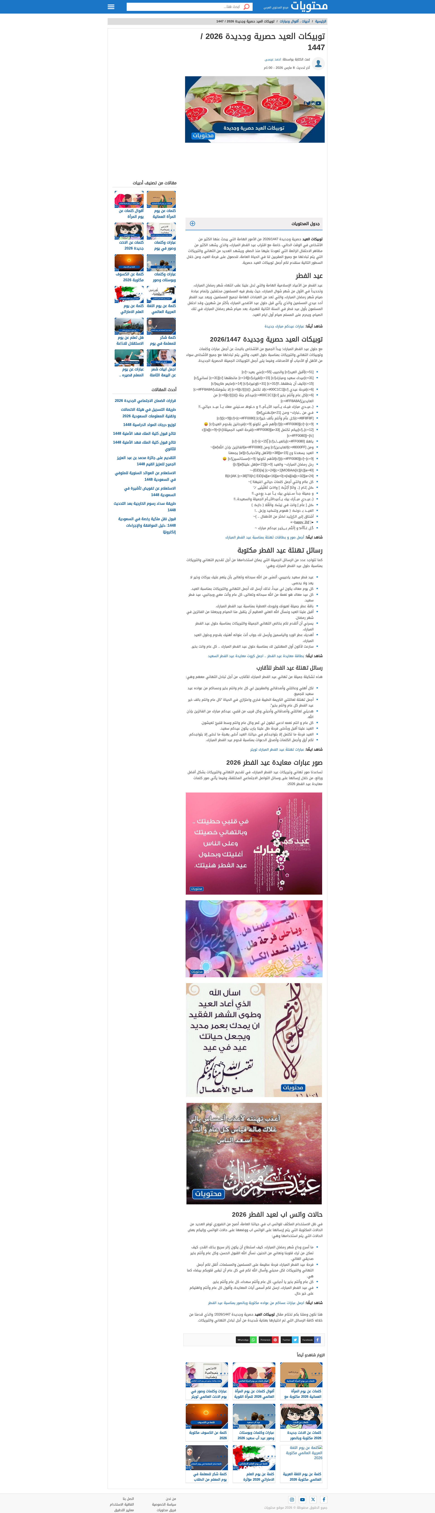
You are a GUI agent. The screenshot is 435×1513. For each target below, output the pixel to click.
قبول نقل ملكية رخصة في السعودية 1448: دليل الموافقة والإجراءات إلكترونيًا (147, 525)
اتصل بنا (128, 1499)
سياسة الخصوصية (164, 1504)
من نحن (171, 1499)
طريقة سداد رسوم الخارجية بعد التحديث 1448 (145, 507)
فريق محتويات (166, 1510)
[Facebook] (323, 1499)
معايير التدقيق (124, 1510)
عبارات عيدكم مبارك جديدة (284, 326)
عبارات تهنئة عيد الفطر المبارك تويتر (277, 749)
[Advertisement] (254, 181)
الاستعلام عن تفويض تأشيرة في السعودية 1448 (150, 491)
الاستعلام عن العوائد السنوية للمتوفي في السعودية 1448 (145, 476)
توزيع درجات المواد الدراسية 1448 (149, 425)
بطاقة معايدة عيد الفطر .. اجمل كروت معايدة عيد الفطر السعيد (255, 656)
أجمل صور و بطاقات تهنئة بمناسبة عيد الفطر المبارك (264, 537)
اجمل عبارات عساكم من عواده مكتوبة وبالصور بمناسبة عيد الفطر (255, 1303)
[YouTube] (302, 1499)
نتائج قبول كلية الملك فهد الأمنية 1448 (144, 433)
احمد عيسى (273, 59)
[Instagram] (291, 1499)
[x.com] (313, 1499)
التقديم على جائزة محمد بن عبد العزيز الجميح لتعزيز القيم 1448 (146, 461)
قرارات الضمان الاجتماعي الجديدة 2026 (145, 401)
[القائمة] (111, 7)
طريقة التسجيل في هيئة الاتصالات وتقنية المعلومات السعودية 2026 (148, 413)
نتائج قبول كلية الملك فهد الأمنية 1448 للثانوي (144, 445)
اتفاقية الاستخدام (122, 1504)
